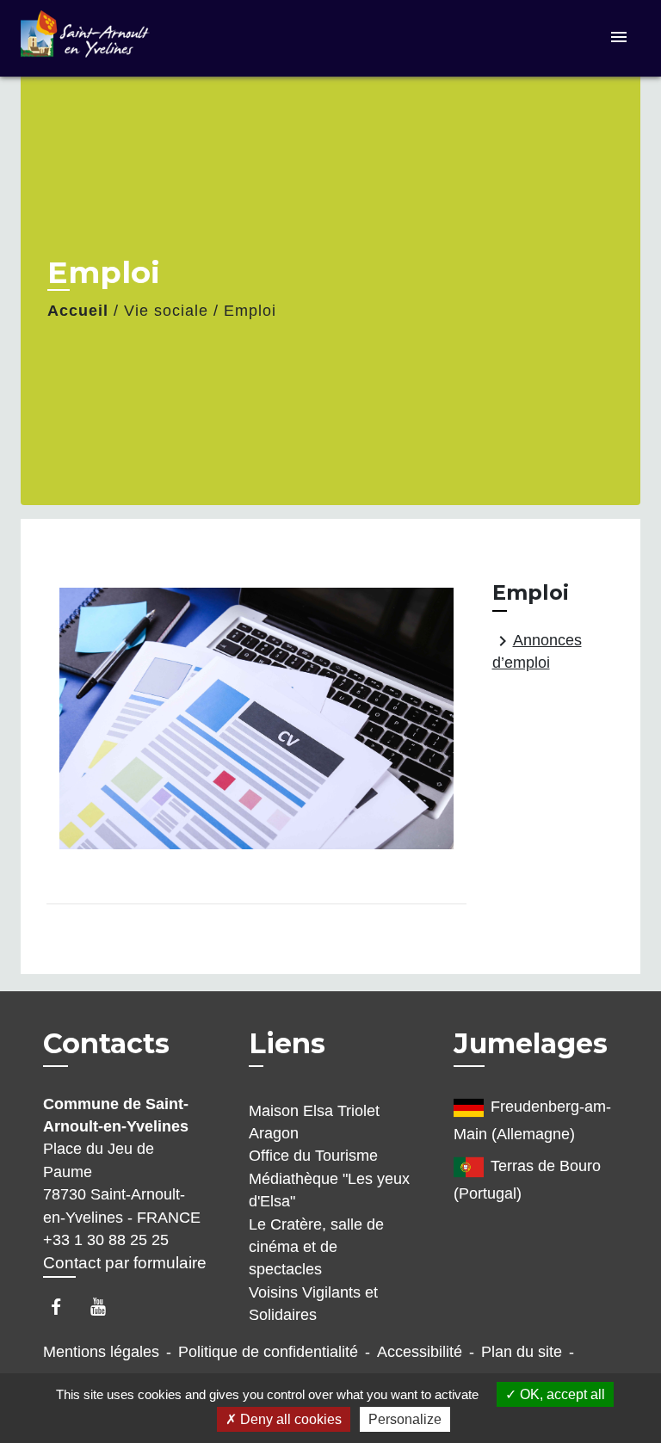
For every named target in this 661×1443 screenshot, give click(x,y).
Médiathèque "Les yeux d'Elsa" (329, 1190)
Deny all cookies (289, 1419)
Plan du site (521, 1351)
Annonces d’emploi (537, 651)
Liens (287, 1043)
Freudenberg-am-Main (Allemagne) (532, 1120)
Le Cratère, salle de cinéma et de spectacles (316, 1247)
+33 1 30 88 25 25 (106, 1240)
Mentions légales (101, 1351)
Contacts (106, 1043)
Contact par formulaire (125, 1263)
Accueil (77, 310)
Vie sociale (166, 310)
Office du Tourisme (313, 1155)
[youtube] (106, 1306)
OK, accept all (560, 1394)
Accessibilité (419, 1351)
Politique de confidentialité (268, 1351)
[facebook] (64, 1306)
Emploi (250, 310)
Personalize (405, 1419)
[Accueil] (85, 38)
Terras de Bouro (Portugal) (527, 1179)
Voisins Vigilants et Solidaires (313, 1303)
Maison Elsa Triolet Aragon (314, 1122)
